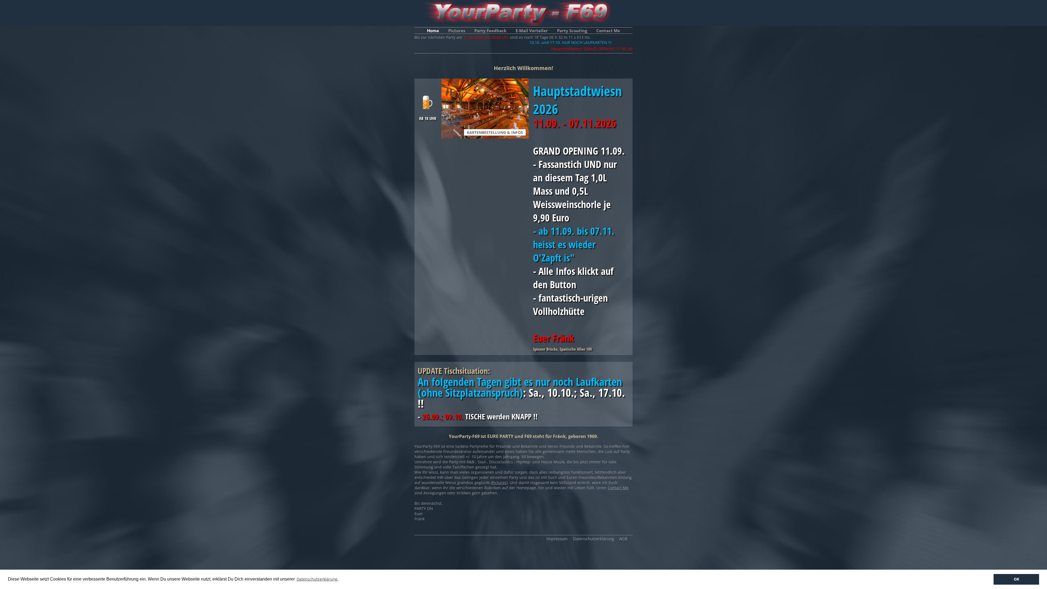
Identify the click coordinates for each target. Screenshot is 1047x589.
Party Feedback (490, 30)
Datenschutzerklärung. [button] (317, 579)
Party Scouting (572, 30)
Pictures (456, 30)
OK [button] (1016, 579)
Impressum (557, 538)
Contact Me (608, 30)
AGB (623, 538)
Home (433, 30)
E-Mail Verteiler (532, 30)
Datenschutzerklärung (593, 538)
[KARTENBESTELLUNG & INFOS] (485, 81)
